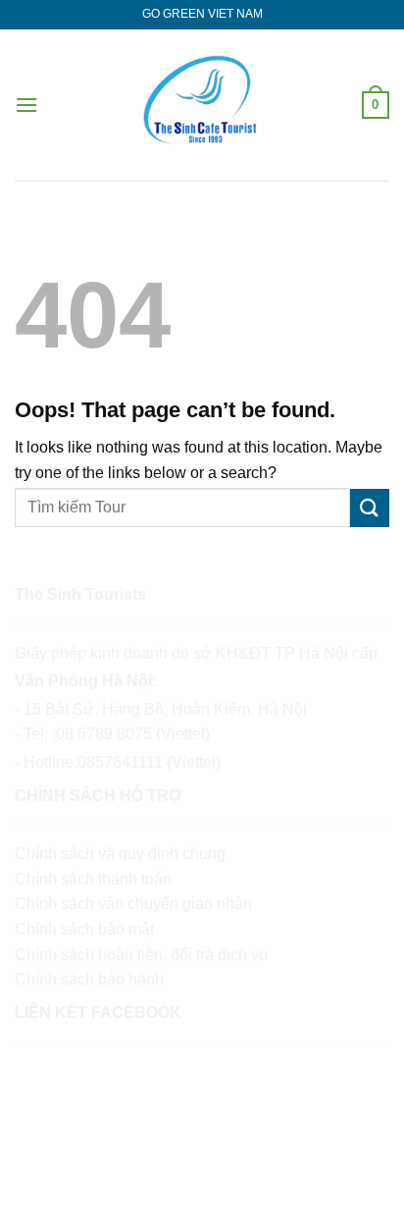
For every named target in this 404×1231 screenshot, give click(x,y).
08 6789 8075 (104, 733)
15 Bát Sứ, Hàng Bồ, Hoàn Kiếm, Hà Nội (167, 709)
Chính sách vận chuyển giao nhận (133, 903)
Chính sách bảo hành (89, 979)
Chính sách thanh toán (93, 879)
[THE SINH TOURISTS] (202, 105)
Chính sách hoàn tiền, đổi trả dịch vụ (141, 954)
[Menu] (26, 104)
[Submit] (369, 508)
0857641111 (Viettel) (149, 762)
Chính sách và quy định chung (120, 853)
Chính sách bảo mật (84, 929)
